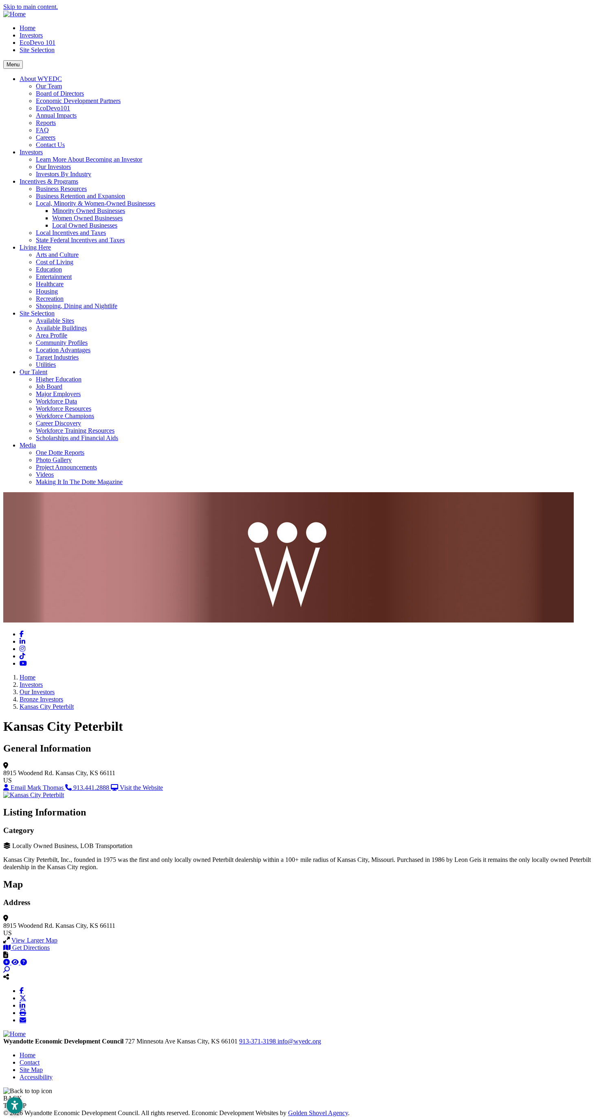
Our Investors (53, 166)
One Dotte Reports (60, 452)
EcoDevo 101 (37, 42)
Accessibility (36, 1077)
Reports (46, 122)
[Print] (23, 1012)
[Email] (23, 1020)
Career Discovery (58, 423)
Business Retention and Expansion (80, 196)
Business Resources (61, 188)
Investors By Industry (63, 174)
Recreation (50, 298)
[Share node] (6, 976)
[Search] (6, 969)
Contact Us (50, 144)
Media (28, 445)
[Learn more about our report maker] (23, 962)
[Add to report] (7, 962)
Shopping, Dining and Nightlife (76, 305)
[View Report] (15, 962)
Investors (31, 35)
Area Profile (51, 335)
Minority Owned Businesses (88, 210)
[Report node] (5, 954)
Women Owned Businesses (87, 218)
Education (49, 269)
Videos (45, 474)
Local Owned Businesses (84, 225)
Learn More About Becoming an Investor (89, 159)
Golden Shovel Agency (318, 1112)
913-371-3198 (258, 1041)
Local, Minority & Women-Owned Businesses (95, 203)
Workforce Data (56, 401)
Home (27, 27)
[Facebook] (22, 990)
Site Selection (37, 49)
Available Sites (55, 320)
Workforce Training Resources (75, 430)
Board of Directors (60, 93)
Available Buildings (61, 327)
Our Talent (33, 371)
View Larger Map (34, 940)
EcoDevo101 (53, 108)
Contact (30, 1062)
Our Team (49, 86)
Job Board (49, 386)
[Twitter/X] (23, 998)
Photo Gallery (54, 459)
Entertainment (54, 276)
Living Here (35, 247)
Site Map (31, 1069)
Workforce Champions (65, 415)
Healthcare (50, 284)
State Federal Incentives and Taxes (80, 240)
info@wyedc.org (299, 1041)
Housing (47, 291)
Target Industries (57, 357)
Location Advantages (63, 349)
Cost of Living (54, 262)
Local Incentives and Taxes (71, 232)
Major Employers (58, 393)
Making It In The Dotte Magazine (79, 481)
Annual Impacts (56, 115)
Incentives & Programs (49, 181)
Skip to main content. (30, 6)
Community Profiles (62, 342)
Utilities (46, 364)
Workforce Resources (63, 408)
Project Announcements (66, 467)
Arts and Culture (57, 254)
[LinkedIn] (22, 1005)
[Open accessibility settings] (15, 1105)
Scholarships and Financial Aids (77, 437)
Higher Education (58, 379)
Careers (45, 137)
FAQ (42, 130)
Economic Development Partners (78, 100)
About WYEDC (41, 78)
